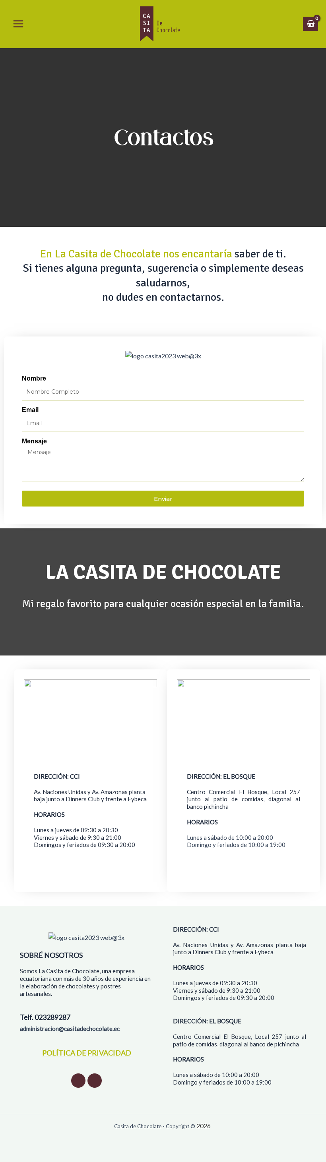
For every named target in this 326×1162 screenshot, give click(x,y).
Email (30, 409)
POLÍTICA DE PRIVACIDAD (86, 1052)
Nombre (34, 378)
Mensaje (34, 441)
